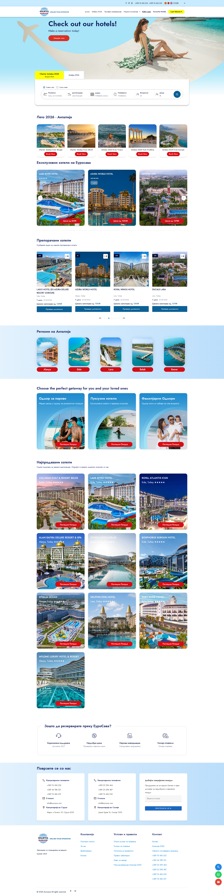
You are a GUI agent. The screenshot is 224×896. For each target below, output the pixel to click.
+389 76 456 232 (159, 855)
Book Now (50, 154)
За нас (83, 846)
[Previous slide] (40, 198)
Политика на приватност (124, 851)
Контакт (83, 855)
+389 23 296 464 (159, 865)
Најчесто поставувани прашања (165, 851)
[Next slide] (183, 198)
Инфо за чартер (120, 860)
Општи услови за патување (125, 841)
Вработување (85, 851)
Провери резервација (112, 11)
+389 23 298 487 (159, 869)
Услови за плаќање (122, 846)
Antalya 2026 (97, 11)
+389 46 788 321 (159, 860)
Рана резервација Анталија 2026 (127, 865)
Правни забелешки (122, 855)
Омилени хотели (87, 841)
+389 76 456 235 (159, 874)
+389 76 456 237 (159, 879)
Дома (87, 11)
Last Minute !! (176, 11)
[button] (104, 318)
